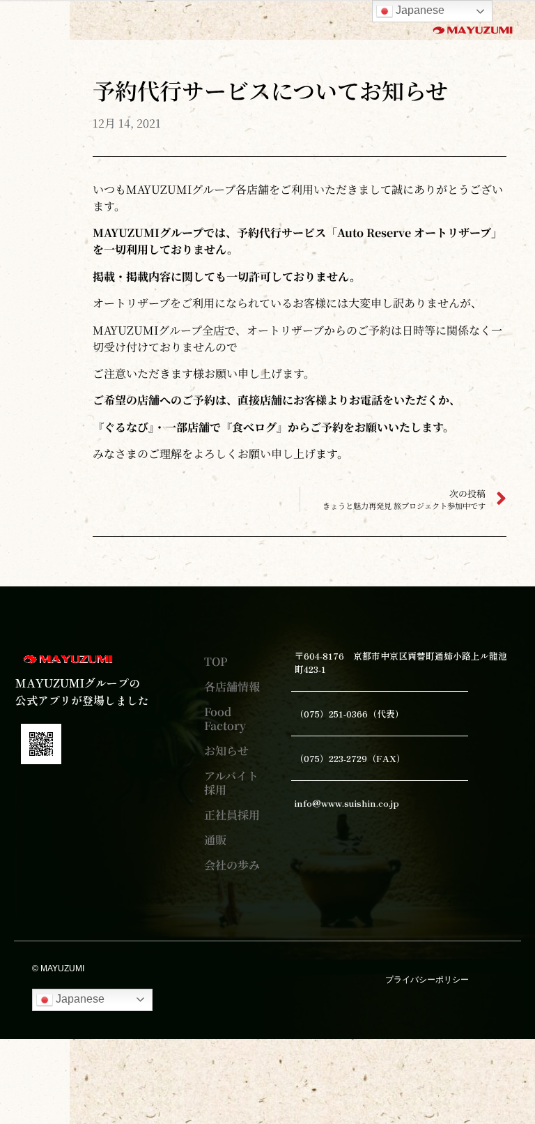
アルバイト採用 (231, 783)
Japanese (78, 999)
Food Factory (225, 719)
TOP (216, 661)
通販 (215, 840)
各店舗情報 (232, 686)
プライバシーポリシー (427, 980)
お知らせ (226, 751)
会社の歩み (232, 865)
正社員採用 (232, 815)
